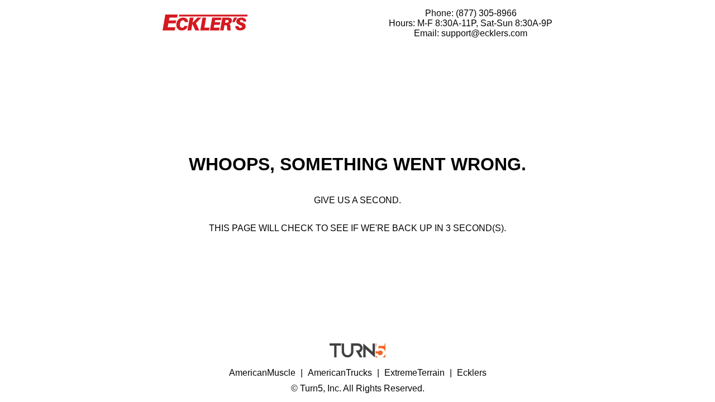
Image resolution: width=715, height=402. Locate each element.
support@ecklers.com (484, 33)
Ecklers (472, 372)
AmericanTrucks (340, 372)
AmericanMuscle (262, 372)
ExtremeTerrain (414, 372)
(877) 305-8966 (486, 13)
